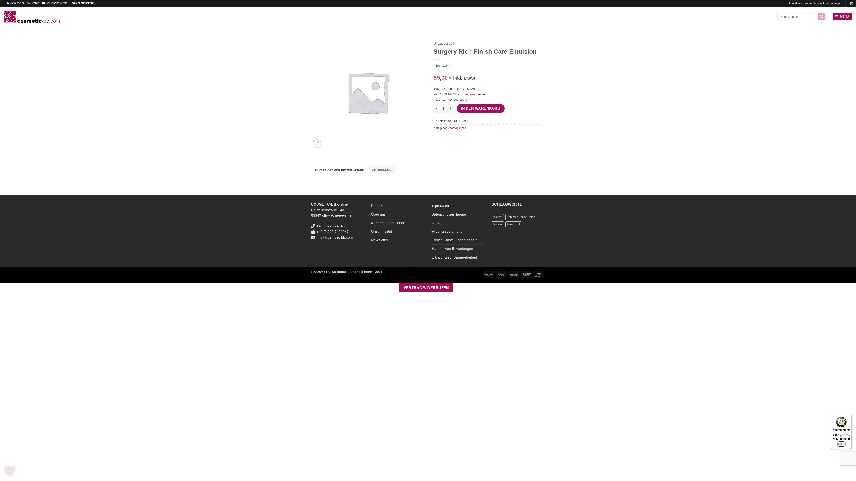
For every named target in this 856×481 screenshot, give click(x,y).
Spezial (497, 224)
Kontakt (377, 206)
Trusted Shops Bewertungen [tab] (339, 169)
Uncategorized (444, 43)
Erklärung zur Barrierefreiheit (454, 257)
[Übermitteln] (821, 16)
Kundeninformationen (388, 223)
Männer (497, 217)
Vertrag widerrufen (426, 288)
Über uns (378, 214)
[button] (815, 3)
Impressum (440, 206)
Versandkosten (475, 94)
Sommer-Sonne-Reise (521, 217)
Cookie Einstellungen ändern (454, 240)
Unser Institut (381, 231)
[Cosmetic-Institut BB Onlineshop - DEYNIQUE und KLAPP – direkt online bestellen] (31, 16)
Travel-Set (513, 224)
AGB (435, 223)
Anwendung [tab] (382, 169)
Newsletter (379, 240)
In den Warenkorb (480, 108)
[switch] (841, 444)
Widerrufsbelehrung (447, 231)
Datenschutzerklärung (448, 214)
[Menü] (849, 417)
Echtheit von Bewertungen (452, 249)
